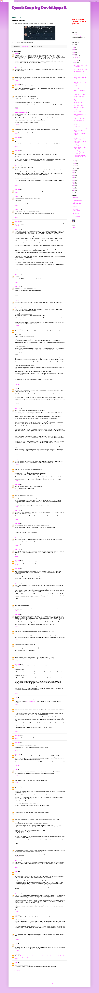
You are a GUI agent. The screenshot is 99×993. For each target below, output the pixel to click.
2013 (74, 180)
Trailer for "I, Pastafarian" (79, 118)
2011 (74, 183)
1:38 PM (16, 480)
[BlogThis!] (37, 46)
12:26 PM (17, 939)
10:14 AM (17, 304)
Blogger (51, 983)
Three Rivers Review (77, 215)
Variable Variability (76, 216)
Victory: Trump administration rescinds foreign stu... (80, 110)
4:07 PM (16, 545)
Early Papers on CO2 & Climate (79, 202)
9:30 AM (16, 296)
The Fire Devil (76, 87)
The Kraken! (76, 98)
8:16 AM (16, 185)
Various (75, 85)
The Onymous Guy (76, 199)
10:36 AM (17, 325)
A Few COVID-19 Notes (78, 158)
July (75, 63)
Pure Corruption (77, 124)
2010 (74, 185)
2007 (74, 190)
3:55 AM (16, 63)
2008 (74, 188)
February (76, 166)
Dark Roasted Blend (77, 203)
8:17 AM (16, 192)
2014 (74, 178)
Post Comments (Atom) (22, 975)
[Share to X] (38, 46)
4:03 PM (16, 533)
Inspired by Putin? (77, 126)
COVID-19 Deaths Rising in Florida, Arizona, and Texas (80, 156)
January (75, 168)
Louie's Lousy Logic (78, 75)
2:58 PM (16, 72)
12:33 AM (17, 124)
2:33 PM (16, 929)
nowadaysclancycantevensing (21, 112)
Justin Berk (75, 207)
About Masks (76, 88)
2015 (74, 177)
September (76, 60)
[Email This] (35, 46)
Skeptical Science (76, 210)
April (75, 163)
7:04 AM (16, 652)
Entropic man (17, 128)
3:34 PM (16, 80)
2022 (74, 50)
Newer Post (14, 972)
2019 (74, 170)
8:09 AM (16, 162)
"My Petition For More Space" (79, 120)
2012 (74, 182)
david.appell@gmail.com (80, 36)
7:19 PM (16, 564)
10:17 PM (17, 600)
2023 (74, 49)
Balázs (16, 53)
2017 (74, 173)
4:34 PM (16, 782)
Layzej (16, 300)
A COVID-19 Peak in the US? (79, 94)
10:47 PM (17, 814)
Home (39, 972)
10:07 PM (17, 807)
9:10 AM (16, 750)
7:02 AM (16, 639)
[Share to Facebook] (39, 46)
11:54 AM (17, 765)
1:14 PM (16, 775)
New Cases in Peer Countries (79, 107)
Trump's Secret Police (78, 102)
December (76, 55)
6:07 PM (16, 556)
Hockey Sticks (75, 197)
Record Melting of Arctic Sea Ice (80, 105)
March (75, 165)
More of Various (77, 68)
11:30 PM (17, 845)
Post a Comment (17, 970)
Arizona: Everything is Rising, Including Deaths (80, 153)
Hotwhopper (75, 204)
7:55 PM (16, 580)
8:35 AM (16, 205)
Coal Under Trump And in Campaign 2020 (79, 139)
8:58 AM (16, 731)
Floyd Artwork (76, 104)
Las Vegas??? (76, 144)
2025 (74, 45)
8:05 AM (16, 146)
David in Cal (17, 67)
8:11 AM (16, 968)
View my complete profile (77, 38)
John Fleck (75, 206)
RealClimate (75, 209)
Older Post (65, 972)
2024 (74, 47)
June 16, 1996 (76, 145)
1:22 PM (16, 911)
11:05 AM (17, 404)
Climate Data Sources (77, 200)
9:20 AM (16, 282)
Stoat (74, 212)
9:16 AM (16, 217)
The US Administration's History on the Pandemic (80, 129)
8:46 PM (16, 108)
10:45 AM (17, 384)
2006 (74, 192)
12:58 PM (17, 950)
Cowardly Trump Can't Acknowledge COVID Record (80, 151)
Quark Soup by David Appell (39, 7)
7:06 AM (16, 660)
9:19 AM (16, 270)
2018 (74, 172)
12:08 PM (17, 464)
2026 (74, 44)
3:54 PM (16, 506)
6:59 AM (16, 626)
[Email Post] (32, 46)
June (75, 160)
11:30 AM (17, 456)
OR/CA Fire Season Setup (79, 96)
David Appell (17, 76)
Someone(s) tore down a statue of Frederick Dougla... (80, 137)
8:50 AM (16, 704)
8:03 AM (16, 958)
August (75, 62)
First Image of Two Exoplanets (80, 90)
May (75, 161)
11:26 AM (17, 890)
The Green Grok (76, 213)
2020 (74, 54)
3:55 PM (16, 519)
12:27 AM (17, 856)
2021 (74, 52)
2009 (74, 187)
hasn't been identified (30, 701)
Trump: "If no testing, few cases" (80, 71)
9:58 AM (16, 867)
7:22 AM (16, 693)
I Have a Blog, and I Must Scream (80, 117)
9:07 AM (16, 738)
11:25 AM (17, 225)
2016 (74, 175)
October (76, 59)
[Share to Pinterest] (41, 46)
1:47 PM (16, 490)
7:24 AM (16, 133)
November (76, 57)
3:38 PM (16, 91)
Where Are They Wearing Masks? (80, 69)
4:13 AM (16, 610)
